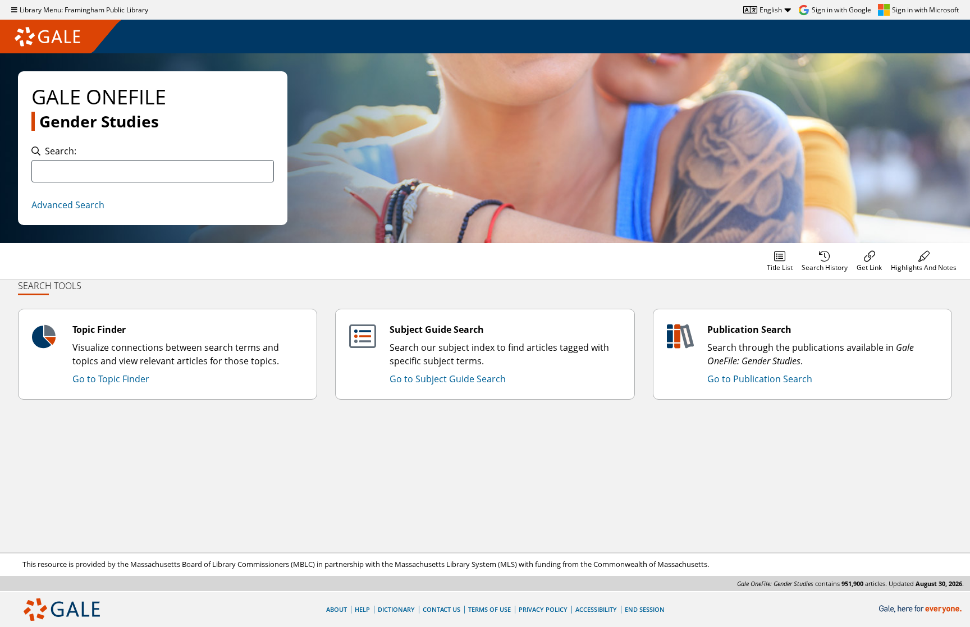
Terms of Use (489, 609)
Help (362, 609)
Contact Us (441, 609)
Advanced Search (67, 205)
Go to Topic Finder (110, 379)
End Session (645, 609)
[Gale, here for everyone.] (921, 609)
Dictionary (396, 609)
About (336, 609)
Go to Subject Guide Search (448, 379)
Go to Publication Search (759, 379)
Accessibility (596, 609)
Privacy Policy (543, 609)
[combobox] (152, 171)
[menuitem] (780, 261)
